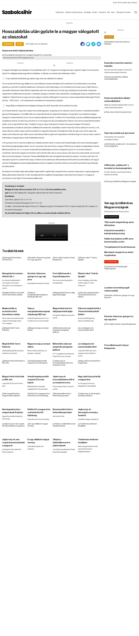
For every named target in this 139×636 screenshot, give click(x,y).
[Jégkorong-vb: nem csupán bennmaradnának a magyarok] (13, 429)
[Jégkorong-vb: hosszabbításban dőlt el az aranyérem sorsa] (64, 366)
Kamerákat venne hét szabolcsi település (118, 64)
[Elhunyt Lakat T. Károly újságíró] (89, 263)
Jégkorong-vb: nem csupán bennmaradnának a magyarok (13, 443)
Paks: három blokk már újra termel (119, 133)
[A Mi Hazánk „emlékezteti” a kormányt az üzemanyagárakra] (120, 152)
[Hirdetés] (69, 65)
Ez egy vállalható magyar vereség (38, 441)
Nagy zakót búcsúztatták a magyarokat (89, 378)
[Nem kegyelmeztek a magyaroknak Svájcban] (13, 399)
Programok (102, 12)
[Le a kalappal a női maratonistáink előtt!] (89, 333)
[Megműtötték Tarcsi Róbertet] (13, 333)
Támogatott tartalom (121, 14)
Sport (113, 12)
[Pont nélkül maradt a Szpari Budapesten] (64, 263)
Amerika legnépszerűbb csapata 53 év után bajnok (38, 380)
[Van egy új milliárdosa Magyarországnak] (120, 190)
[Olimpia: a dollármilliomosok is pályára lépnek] (64, 429)
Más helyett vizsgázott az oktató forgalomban (118, 253)
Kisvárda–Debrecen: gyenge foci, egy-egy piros (36, 276)
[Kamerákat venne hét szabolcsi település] (120, 50)
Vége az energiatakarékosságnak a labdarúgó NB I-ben (38, 311)
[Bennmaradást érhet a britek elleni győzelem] (64, 399)
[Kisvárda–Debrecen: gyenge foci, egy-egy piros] (39, 263)
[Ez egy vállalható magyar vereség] (39, 429)
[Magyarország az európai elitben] (39, 333)
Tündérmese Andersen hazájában (88, 441)
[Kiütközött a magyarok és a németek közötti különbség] (39, 399)
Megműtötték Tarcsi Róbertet (11, 345)
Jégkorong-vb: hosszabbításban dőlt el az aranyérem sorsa (63, 380)
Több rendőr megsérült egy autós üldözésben (119, 223)
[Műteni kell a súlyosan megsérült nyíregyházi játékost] (64, 333)
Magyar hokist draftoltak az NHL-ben (13, 378)
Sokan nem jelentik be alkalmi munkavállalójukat (117, 99)
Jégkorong (8, 44)
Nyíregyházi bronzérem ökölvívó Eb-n (12, 274)
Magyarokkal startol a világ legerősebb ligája (62, 309)
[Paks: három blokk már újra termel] (120, 120)
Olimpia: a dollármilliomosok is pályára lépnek (61, 443)
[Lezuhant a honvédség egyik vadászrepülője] (120, 275)
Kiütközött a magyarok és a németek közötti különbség (38, 412)
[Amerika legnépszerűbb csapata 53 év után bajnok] (39, 366)
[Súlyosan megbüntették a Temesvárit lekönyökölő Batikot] (89, 298)
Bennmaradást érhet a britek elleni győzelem (62, 410)
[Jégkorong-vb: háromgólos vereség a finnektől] (89, 399)
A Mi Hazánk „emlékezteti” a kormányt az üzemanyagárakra (118, 166)
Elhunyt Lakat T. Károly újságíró (88, 274)
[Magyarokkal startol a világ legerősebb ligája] (64, 298)
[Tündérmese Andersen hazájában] (89, 429)
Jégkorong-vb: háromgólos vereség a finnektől (88, 412)
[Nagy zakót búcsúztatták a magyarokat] (89, 366)
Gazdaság (87, 12)
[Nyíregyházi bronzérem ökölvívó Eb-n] (13, 263)
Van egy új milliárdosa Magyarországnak (118, 205)
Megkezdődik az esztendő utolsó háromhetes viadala (11, 311)
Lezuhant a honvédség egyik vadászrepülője (116, 289)
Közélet (95, 12)
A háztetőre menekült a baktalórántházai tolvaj (114, 232)
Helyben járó (59, 14)
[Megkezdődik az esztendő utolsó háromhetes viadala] (13, 298)
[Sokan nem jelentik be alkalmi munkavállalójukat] (120, 85)
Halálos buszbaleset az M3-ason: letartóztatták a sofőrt (119, 240)
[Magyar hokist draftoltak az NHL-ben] (13, 366)
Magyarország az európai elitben (38, 345)
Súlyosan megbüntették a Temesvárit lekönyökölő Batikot (89, 311)
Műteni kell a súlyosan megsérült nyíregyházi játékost (62, 347)
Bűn (109, 12)
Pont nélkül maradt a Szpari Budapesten (62, 274)
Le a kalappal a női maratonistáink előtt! (87, 345)
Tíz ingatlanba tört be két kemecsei (119, 247)
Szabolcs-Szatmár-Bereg (72, 14)
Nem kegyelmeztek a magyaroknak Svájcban (12, 410)
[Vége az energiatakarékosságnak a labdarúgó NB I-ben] (39, 298)
